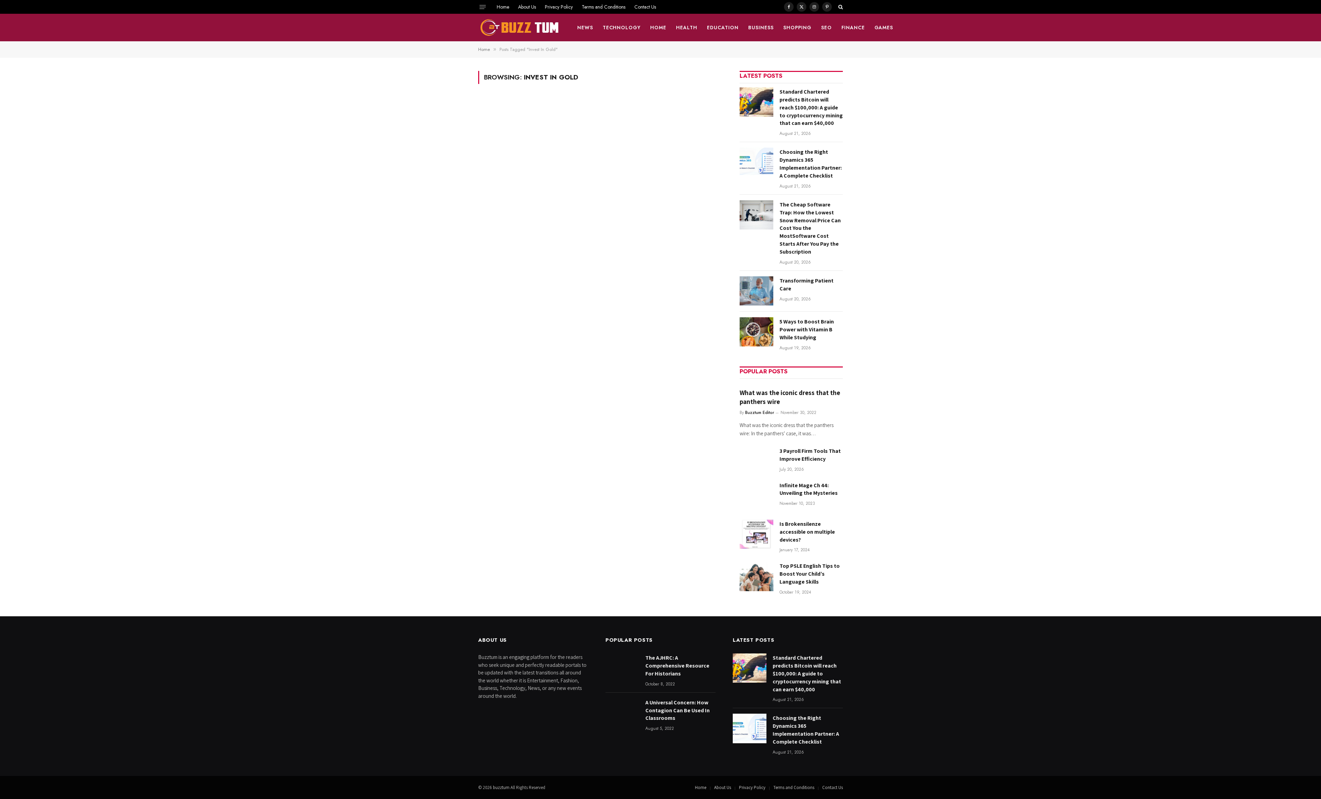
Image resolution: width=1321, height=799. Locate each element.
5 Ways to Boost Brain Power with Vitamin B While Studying (807, 329)
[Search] (840, 7)
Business (761, 27)
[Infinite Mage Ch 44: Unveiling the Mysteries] (756, 495)
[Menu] (483, 7)
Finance (853, 27)
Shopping (797, 27)
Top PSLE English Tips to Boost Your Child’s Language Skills (810, 573)
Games (883, 27)
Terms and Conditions (603, 6)
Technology (622, 27)
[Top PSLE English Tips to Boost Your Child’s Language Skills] (756, 576)
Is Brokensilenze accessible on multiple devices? (807, 531)
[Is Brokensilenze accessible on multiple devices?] (756, 534)
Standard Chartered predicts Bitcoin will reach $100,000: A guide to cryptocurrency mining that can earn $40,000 (811, 107)
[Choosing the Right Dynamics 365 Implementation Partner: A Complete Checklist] (756, 162)
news (585, 27)
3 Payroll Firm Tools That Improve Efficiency (810, 454)
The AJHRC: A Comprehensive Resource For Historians (677, 665)
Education (723, 27)
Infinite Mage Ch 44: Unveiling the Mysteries (809, 489)
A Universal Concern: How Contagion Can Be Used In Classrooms (677, 710)
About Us (527, 6)
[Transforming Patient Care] (756, 291)
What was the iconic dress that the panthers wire (790, 397)
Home (503, 6)
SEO (826, 27)
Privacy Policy (559, 6)
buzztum (502, 787)
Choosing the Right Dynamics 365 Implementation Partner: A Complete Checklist (811, 163)
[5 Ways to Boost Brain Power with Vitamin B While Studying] (756, 332)
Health (686, 27)
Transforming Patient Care (807, 284)
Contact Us (645, 6)
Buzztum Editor (759, 412)
